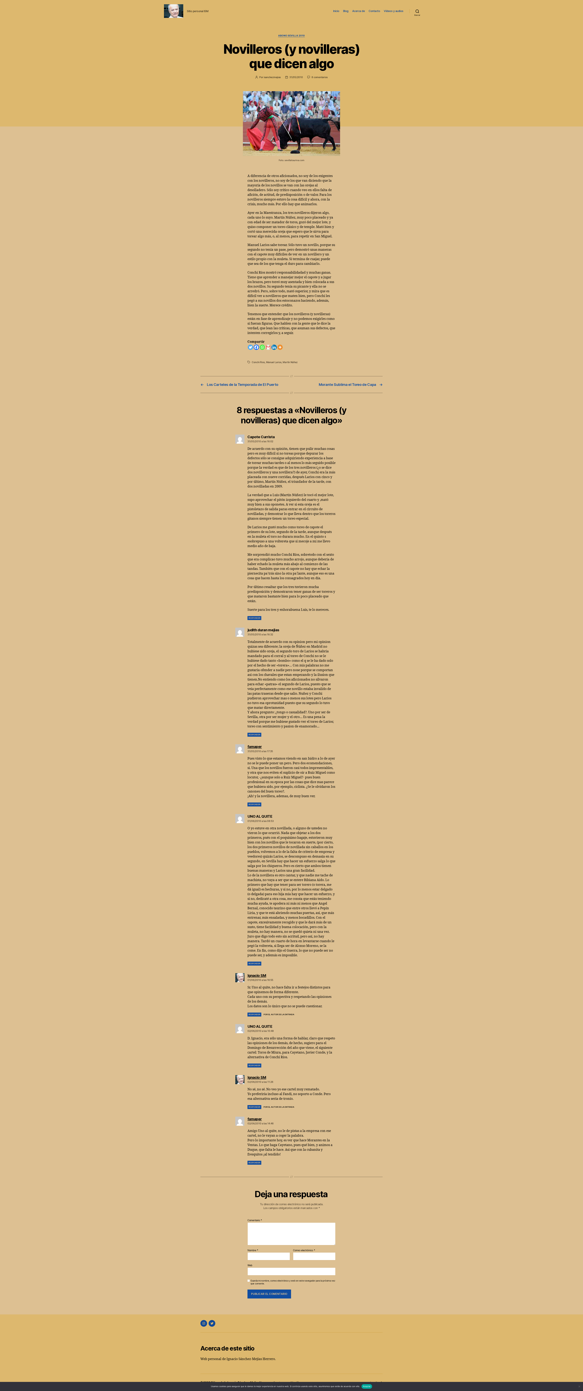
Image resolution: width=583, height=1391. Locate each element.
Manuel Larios (274, 362)
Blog (345, 11)
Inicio (336, 11)
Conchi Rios (258, 362)
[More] (280, 347)
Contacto (374, 11)
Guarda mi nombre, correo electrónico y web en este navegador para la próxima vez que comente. (293, 1282)
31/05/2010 (296, 77)
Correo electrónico (304, 1250)
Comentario (254, 1220)
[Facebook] (256, 347)
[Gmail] (268, 347)
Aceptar (367, 1386)
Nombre (252, 1250)
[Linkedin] (274, 347)
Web (249, 1265)
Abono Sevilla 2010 (291, 35)
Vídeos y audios (393, 11)
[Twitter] (250, 347)
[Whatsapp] (262, 347)
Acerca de (358, 11)
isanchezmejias (272, 77)
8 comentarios (320, 77)
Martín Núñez (290, 362)
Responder (254, 618)
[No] (579, 1386)
